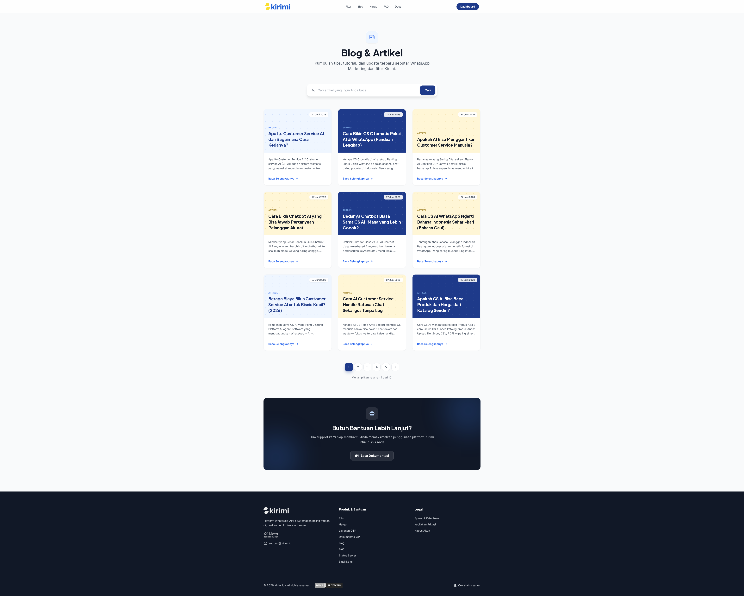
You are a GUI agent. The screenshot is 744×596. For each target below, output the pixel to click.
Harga (373, 6)
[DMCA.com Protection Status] (328, 585)
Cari (428, 90)
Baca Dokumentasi (375, 456)
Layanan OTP (347, 530)
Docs (398, 6)
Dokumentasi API (350, 536)
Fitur (348, 6)
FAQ (386, 6)
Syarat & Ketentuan (426, 518)
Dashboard (467, 6)
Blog (360, 6)
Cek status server (469, 585)
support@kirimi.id (280, 543)
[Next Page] (395, 367)
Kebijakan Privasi (425, 524)
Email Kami (345, 561)
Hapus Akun (422, 530)
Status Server (347, 555)
